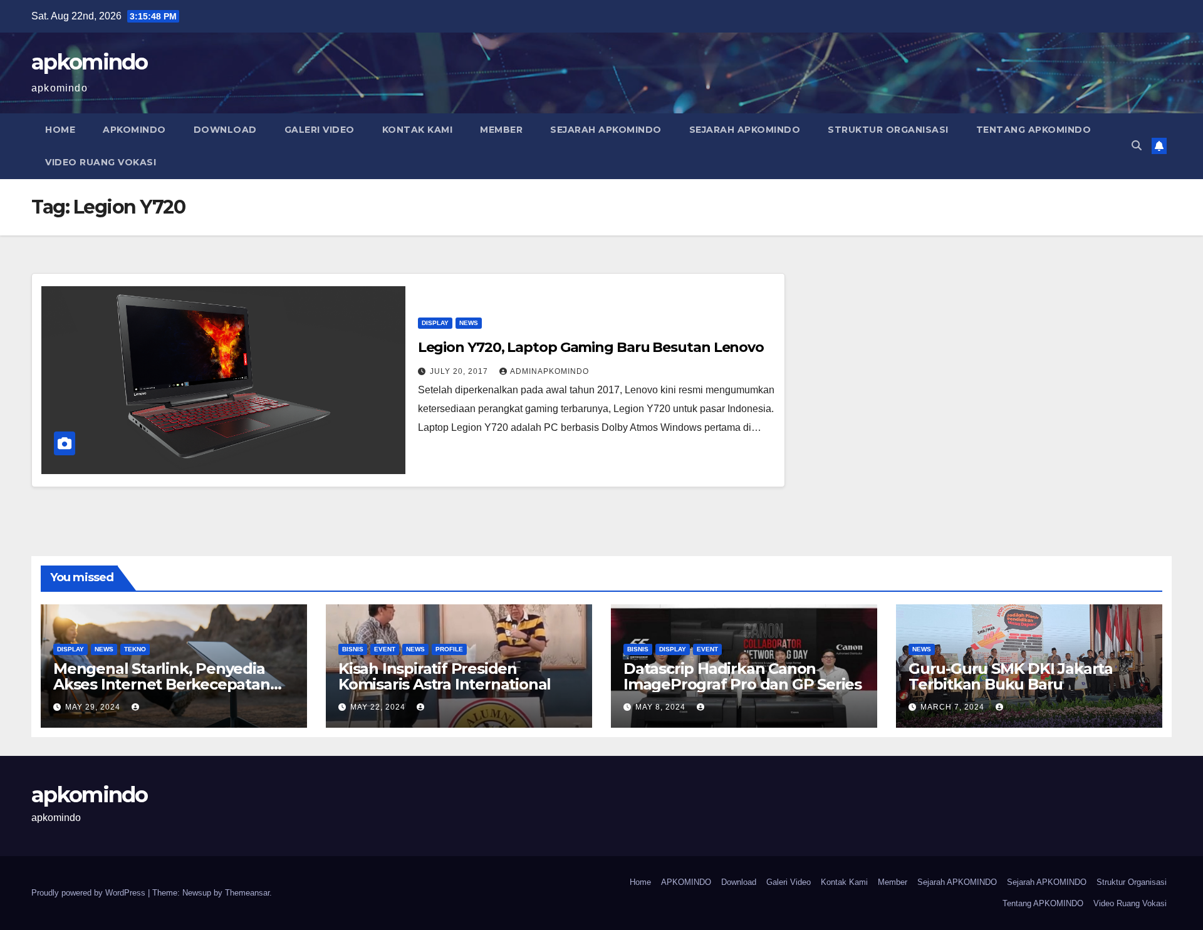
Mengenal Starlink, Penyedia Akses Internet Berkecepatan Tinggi (161, 684)
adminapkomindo (549, 371)
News (468, 322)
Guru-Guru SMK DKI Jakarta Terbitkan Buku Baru (1011, 676)
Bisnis (352, 649)
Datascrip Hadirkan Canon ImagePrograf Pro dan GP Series (742, 676)
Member (501, 129)
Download (225, 129)
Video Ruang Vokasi (100, 162)
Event (384, 649)
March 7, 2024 (953, 707)
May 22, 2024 (379, 707)
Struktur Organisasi (888, 129)
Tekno (135, 649)
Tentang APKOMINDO (1033, 129)
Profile (449, 649)
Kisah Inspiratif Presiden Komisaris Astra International (444, 676)
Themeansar (247, 892)
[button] (1137, 145)
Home (60, 129)
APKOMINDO (134, 129)
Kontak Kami (417, 129)
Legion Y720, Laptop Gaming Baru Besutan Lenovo (591, 347)
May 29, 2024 (94, 707)
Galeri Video (319, 129)
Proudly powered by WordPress (89, 892)
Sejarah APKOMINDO (606, 129)
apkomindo (89, 62)
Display (435, 322)
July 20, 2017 (460, 371)
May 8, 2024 (661, 707)
